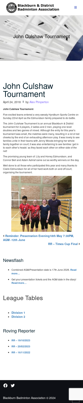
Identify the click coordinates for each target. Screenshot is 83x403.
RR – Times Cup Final (63, 244)
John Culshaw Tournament (28, 89)
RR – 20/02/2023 (20, 346)
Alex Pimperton (39, 102)
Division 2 (18, 317)
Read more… (19, 283)
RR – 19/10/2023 (20, 340)
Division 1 (18, 313)
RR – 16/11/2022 (20, 352)
